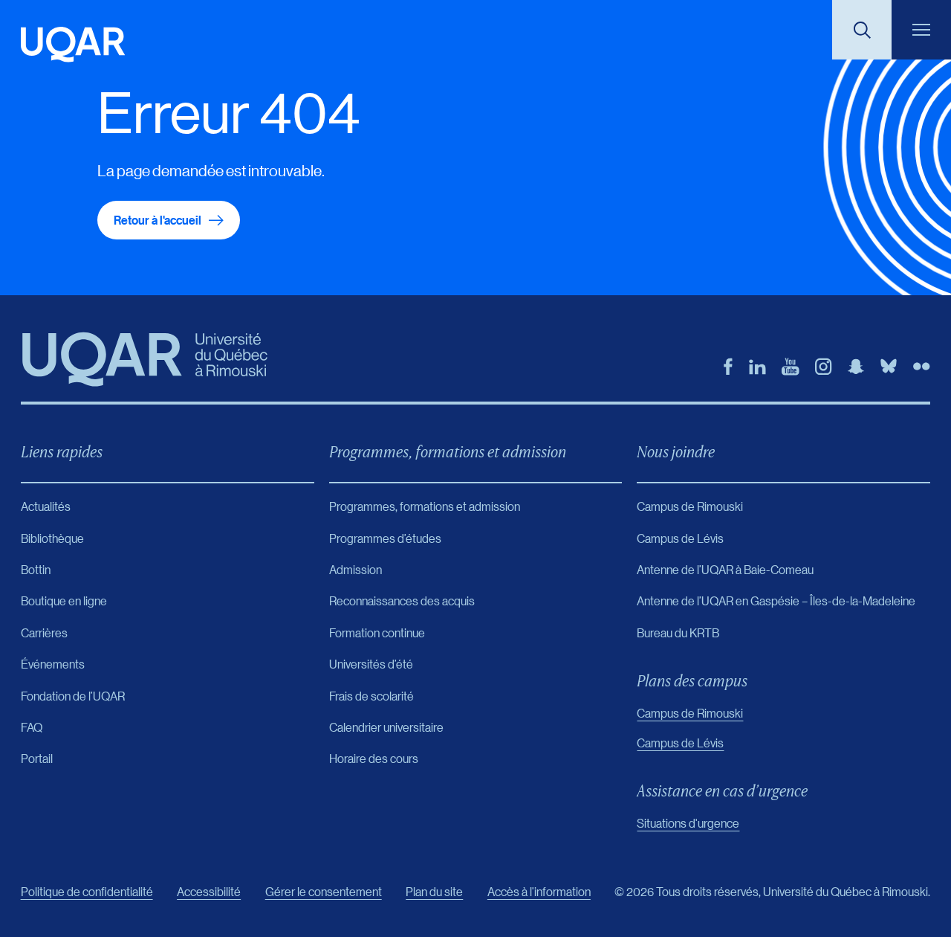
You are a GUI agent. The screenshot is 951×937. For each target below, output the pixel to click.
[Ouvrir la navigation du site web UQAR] (921, 29)
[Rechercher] (862, 29)
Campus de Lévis (680, 742)
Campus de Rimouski (690, 713)
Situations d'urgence (688, 823)
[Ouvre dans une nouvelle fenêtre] (728, 367)
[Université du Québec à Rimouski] (73, 44)
